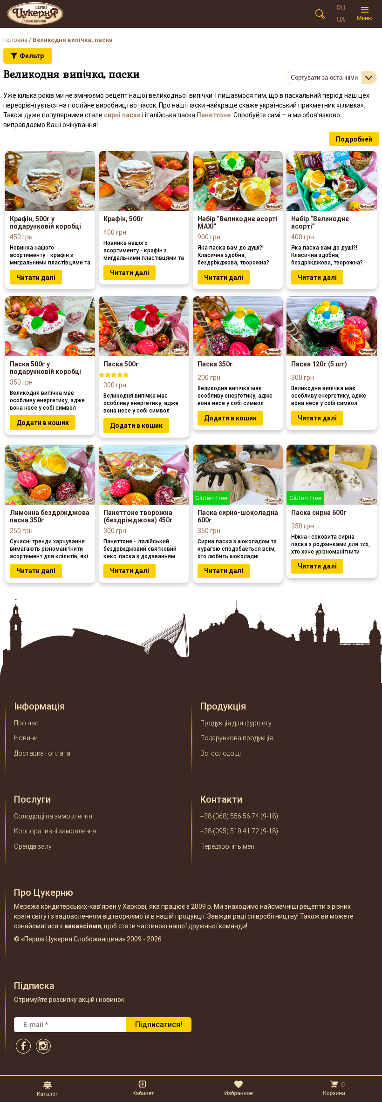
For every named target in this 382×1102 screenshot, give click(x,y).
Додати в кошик (42, 422)
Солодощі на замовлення (53, 816)
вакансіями (82, 926)
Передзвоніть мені (228, 846)
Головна (15, 39)
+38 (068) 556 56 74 (229, 816)
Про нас (26, 723)
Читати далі (35, 277)
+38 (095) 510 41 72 (229, 831)
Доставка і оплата (42, 753)
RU (341, 8)
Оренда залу (33, 846)
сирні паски (122, 115)
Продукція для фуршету (236, 723)
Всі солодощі (220, 753)
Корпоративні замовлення (55, 831)
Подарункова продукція (236, 738)
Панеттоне (214, 115)
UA (341, 19)
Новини (26, 738)
